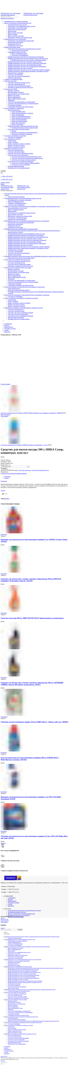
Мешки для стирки (13, 95)
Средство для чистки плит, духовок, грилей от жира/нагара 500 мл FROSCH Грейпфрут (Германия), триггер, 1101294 (31, 580)
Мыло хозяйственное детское (17, 98)
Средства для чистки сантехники (18, 155)
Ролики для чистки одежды (16, 145)
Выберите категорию (7, 18)
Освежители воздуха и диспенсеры (15, 39)
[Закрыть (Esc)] (1, 1062)
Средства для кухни (10, 81)
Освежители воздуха (14, 44)
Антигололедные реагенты (20, 50)
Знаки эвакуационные (18, 123)
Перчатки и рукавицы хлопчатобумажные (24, 132)
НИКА (7, 498)
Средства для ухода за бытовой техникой (20, 153)
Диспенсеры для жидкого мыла (17, 28)
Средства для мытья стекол (16, 152)
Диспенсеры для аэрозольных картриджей (21, 40)
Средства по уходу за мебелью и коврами (20, 161)
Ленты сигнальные (17, 124)
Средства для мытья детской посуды (19, 82)
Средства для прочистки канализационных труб (26, 156)
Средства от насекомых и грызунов (15, 135)
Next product (4, 416)
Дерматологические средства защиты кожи (25, 127)
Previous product (5, 384)
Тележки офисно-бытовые (16, 166)
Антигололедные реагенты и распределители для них (24, 49)
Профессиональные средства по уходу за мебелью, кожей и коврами (29, 69)
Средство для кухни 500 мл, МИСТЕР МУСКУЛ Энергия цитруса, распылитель (32, 618)
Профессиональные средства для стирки (20, 68)
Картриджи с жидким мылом (17, 29)
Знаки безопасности (14, 110)
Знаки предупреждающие (19, 121)
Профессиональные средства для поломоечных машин (24, 65)
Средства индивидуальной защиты (18, 129)
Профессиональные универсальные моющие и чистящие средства (28, 71)
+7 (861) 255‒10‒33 (6, 179)
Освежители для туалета (15, 45)
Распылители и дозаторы (15, 73)
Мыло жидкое (12, 31)
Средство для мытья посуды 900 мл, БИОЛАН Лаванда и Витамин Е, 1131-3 (24, 445)
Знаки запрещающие (18, 115)
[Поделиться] (3, 1062)
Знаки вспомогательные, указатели (22, 113)
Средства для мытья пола (15, 150)
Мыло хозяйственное (14, 97)
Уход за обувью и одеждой (12, 139)
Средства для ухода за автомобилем (19, 76)
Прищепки (11, 100)
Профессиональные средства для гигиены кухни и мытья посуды (28, 58)
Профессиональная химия (12, 47)
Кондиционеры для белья (15, 92)
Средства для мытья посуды (16, 84)
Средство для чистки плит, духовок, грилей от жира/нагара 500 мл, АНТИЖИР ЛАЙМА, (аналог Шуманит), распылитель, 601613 (32, 684)
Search (3, 171)
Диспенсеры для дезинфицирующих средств (21, 26)
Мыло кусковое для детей (16, 36)
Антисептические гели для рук (17, 24)
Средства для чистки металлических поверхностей (27, 158)
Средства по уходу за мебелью (21, 164)
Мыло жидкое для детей (15, 32)
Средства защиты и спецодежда (14, 108)
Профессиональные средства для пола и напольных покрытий (27, 63)
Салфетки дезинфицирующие (13, 79)
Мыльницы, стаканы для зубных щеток (20, 37)
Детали (6, 478)
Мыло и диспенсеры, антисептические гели (17, 23)
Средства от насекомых (15, 137)
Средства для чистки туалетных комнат (24, 160)
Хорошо (3, 1060)
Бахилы (14, 131)
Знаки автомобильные (18, 111)
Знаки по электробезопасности (21, 116)
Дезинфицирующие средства (17, 52)
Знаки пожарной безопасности (21, 118)
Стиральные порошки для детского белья (20, 106)
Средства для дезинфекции (20, 55)
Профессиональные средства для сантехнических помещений (27, 66)
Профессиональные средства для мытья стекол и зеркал (25, 61)
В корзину (4, 468)
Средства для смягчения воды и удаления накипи (23, 103)
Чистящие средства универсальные (18, 168)
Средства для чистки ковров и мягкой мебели (25, 163)
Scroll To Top (4, 1056)
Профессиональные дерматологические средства (23, 126)
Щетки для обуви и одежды (16, 147)
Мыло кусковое (12, 34)
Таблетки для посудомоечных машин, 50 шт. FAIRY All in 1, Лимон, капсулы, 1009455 (34, 722)
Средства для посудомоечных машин (19, 86)
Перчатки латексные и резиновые (22, 134)
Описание (7, 476)
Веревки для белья (13, 90)
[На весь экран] (5, 1062)
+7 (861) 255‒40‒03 (6, 176)
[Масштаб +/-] (6, 1062)
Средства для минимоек (15, 74)
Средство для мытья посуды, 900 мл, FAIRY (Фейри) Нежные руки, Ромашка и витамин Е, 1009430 (31, 413)
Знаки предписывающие (19, 119)
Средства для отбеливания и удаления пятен (21, 102)
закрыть (3, 843)
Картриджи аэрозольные (15, 42)
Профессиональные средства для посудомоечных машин (29, 60)
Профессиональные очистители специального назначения (26, 57)
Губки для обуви (13, 142)
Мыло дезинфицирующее (19, 53)
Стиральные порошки (14, 105)
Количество (6, 466)
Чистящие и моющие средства (13, 148)
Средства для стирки (10, 89)
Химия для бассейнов (14, 78)
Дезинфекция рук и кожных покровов (16, 21)
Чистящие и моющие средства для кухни (20, 87)
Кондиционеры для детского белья (18, 94)
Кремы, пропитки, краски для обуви (19, 143)
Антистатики (12, 140)
